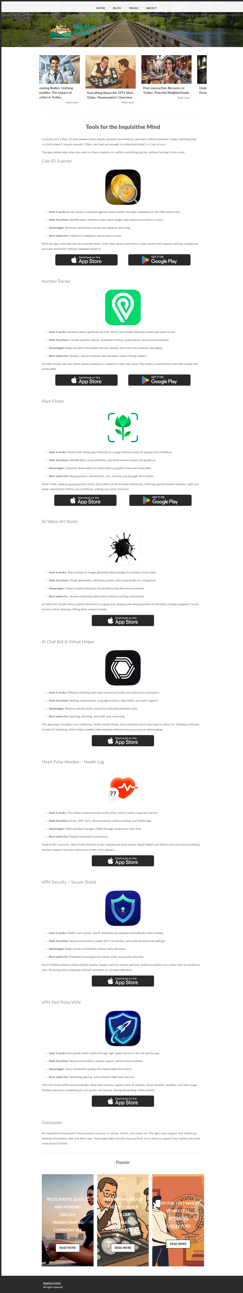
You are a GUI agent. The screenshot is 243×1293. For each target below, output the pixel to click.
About (151, 8)
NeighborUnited (52, 1283)
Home (100, 8)
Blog (117, 8)
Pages (133, 8)
